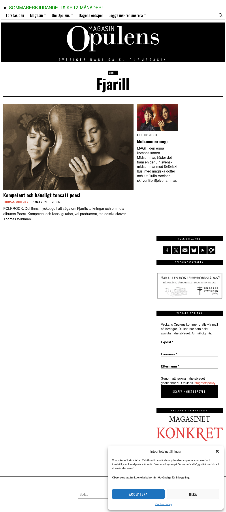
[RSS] (203, 250)
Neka (193, 494)
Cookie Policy (163, 504)
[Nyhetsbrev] (211, 250)
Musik (55, 202)
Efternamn (170, 366)
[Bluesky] (194, 250)
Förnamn (169, 354)
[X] (176, 250)
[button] (217, 451)
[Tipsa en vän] (185, 250)
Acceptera (138, 494)
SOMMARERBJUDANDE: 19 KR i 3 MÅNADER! (56, 7)
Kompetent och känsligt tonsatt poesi (41, 195)
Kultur (142, 135)
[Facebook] (167, 250)
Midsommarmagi (152, 141)
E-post (167, 342)
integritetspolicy (204, 382)
